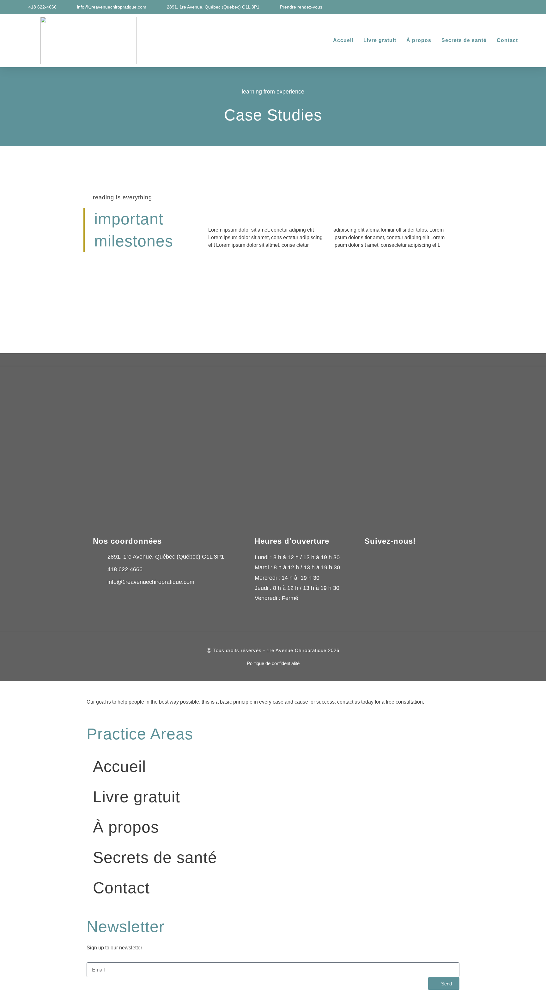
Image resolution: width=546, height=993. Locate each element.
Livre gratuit (379, 40)
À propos (418, 40)
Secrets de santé (464, 40)
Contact (507, 40)
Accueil (343, 40)
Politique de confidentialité (273, 663)
